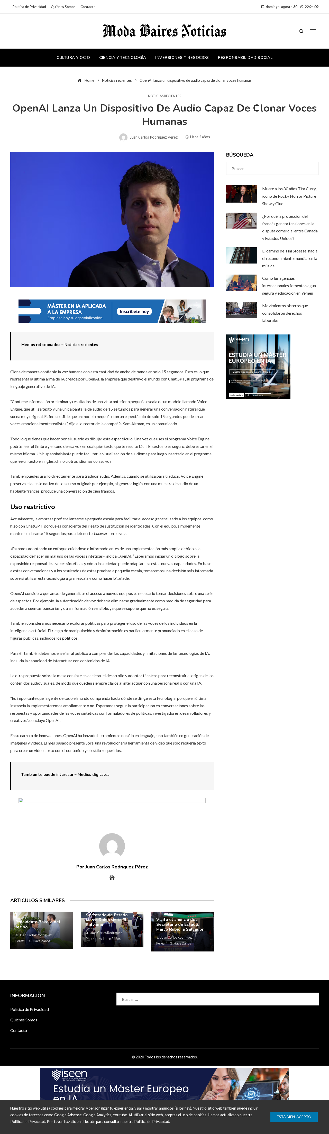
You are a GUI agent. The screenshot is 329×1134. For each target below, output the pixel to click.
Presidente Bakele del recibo (37, 924)
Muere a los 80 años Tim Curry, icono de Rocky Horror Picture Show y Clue (289, 196)
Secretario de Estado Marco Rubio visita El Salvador (107, 920)
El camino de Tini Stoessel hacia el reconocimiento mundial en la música (289, 258)
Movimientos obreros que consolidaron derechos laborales (285, 313)
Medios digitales (93, 774)
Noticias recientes (164, 96)
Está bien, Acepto (294, 1116)
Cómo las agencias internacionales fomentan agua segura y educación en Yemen (289, 285)
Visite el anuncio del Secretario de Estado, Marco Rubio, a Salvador (180, 924)
